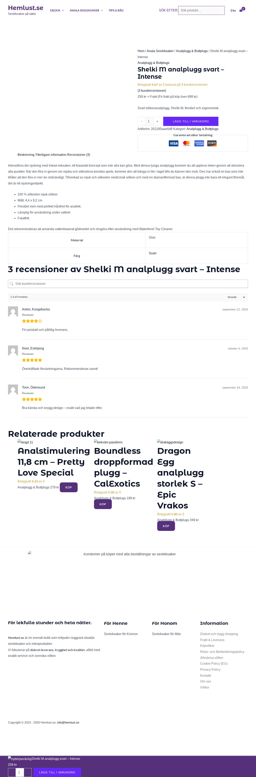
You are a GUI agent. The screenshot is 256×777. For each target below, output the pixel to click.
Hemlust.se (25, 8)
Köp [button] (68, 487)
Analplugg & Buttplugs (192, 51)
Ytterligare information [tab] (50, 154)
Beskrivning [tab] (26, 154)
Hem (141, 51)
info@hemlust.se (68, 722)
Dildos (55, 10)
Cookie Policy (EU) (213, 663)
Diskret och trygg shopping (219, 634)
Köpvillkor (207, 645)
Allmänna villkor (211, 657)
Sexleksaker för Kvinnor (121, 634)
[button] (62, 10)
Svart (152, 253)
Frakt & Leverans (212, 640)
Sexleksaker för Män (166, 634)
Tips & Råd (116, 10)
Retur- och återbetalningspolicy (222, 651)
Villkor (204, 687)
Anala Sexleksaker (84, 10)
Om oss (205, 681)
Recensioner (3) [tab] (78, 154)
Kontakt (205, 675)
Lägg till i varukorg (191, 121)
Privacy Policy (210, 669)
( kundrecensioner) (152, 90)
